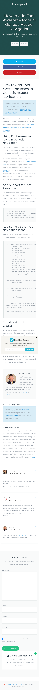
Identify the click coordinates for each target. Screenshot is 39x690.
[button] (19, 344)
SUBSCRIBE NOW (30, 350)
